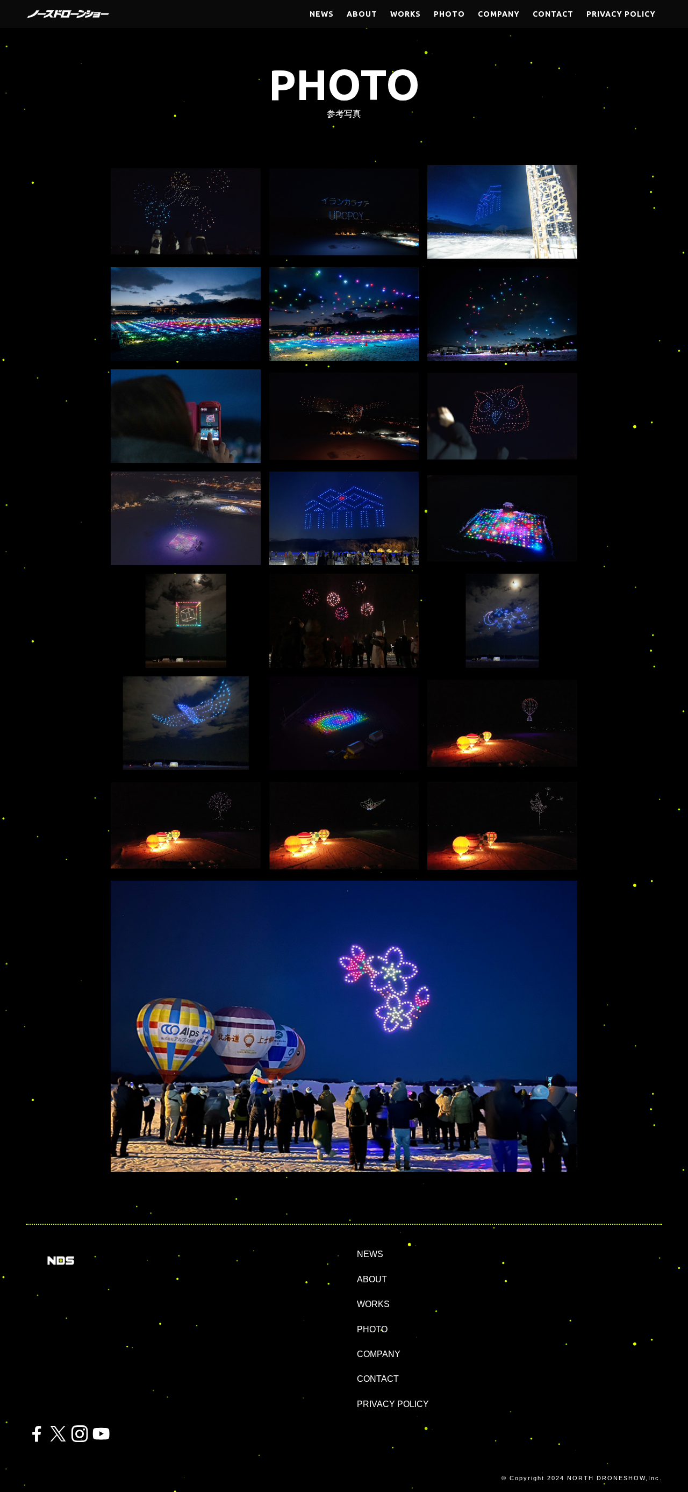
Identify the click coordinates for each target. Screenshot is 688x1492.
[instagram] (79, 1434)
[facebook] (36, 1434)
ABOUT (372, 1279)
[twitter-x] (58, 1434)
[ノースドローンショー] (68, 14)
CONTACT (378, 1378)
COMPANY (378, 1354)
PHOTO (372, 1329)
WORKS (373, 1304)
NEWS (370, 1254)
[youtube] (101, 1434)
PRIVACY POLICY (393, 1404)
